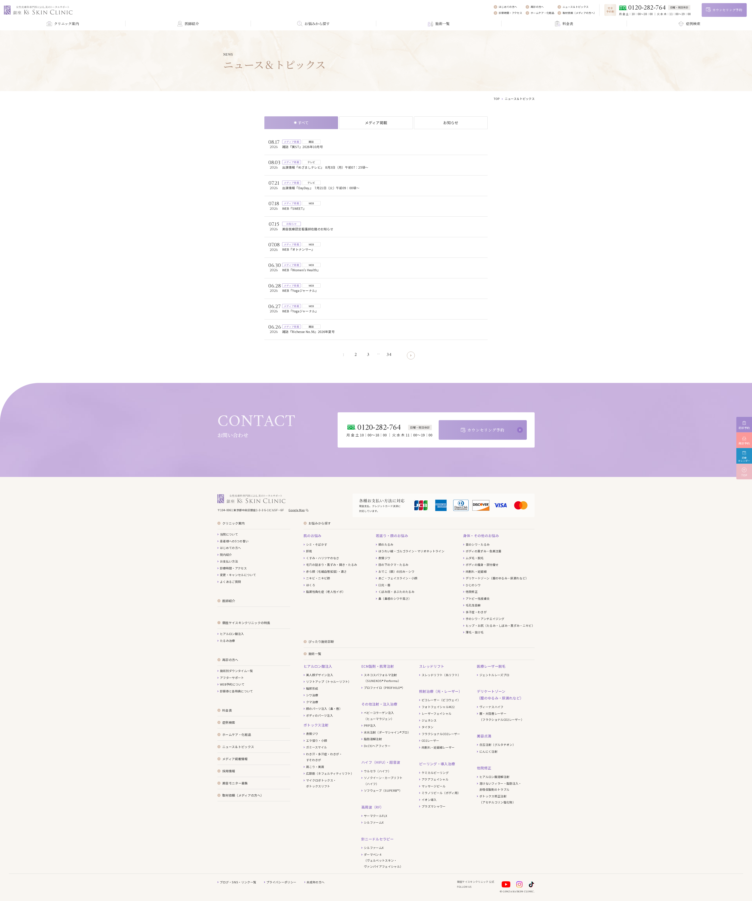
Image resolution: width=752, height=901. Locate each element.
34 (389, 355)
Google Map (296, 510)
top (497, 99)
